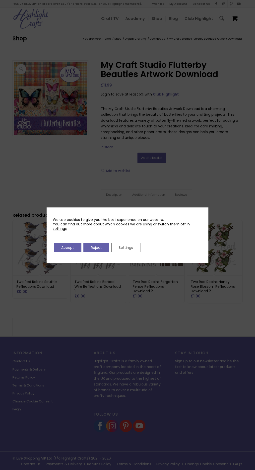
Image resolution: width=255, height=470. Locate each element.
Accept (67, 247)
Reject (96, 247)
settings (60, 228)
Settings (126, 247)
